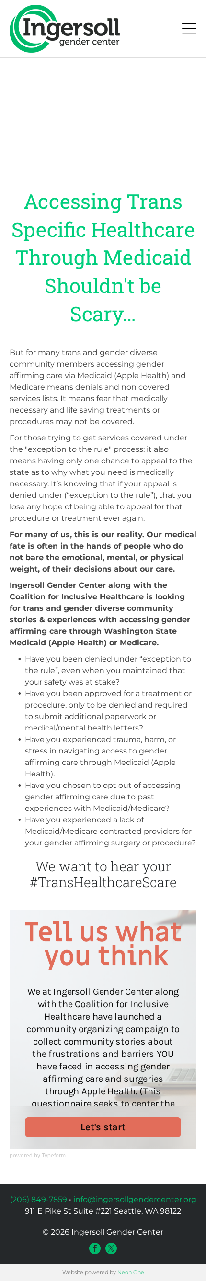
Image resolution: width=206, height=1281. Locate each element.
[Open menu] (189, 29)
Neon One (130, 1272)
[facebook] (95, 1248)
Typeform (54, 1155)
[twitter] (111, 1248)
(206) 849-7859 (38, 1199)
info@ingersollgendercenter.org (134, 1199)
